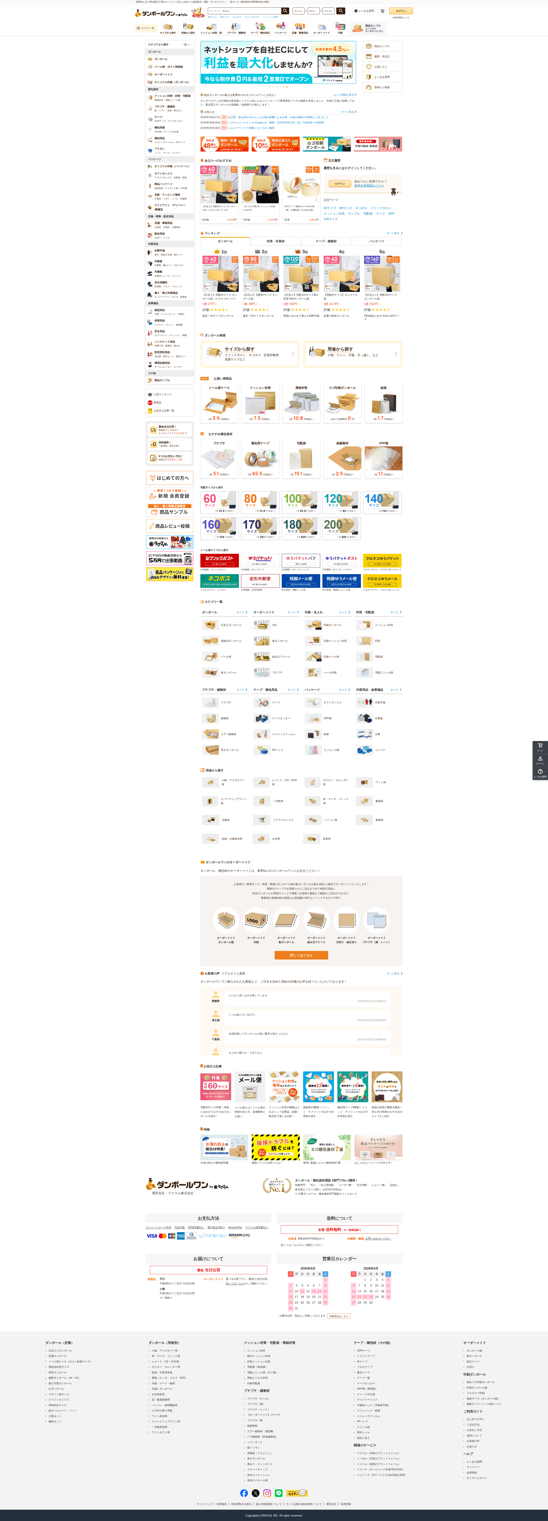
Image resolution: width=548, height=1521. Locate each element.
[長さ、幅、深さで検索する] (340, 10)
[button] (270, 87)
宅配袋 (367, 213)
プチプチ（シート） (258, 1409)
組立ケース (473, 1361)
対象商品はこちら (338, 1316)
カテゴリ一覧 (147, 28)
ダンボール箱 (474, 1350)
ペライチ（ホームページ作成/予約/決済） (381, 1469)
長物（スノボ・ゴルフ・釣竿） (170, 1377)
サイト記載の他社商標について (304, 1504)
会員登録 (472, 1472)
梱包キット (55, 1421)
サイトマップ (204, 1504)
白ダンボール (56, 1388)
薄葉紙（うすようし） (260, 1453)
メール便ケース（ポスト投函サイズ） (70, 1361)
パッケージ (376, 241)
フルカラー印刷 (476, 1393)
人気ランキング (163, 394)
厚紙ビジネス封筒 (257, 1377)
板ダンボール (474, 1356)
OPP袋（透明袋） (367, 1388)
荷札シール (363, 1432)
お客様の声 (473, 1440)
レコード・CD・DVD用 (165, 1361)
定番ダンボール (58, 1356)
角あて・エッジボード (260, 1464)
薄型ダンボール (58, 1372)
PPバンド (362, 1421)
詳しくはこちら (301, 955)
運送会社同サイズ (59, 1366)
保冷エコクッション (258, 1474)
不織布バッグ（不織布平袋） (373, 1405)
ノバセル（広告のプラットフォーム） (379, 1458)
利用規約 (222, 1504)
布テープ (362, 1361)
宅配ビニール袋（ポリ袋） (262, 1372)
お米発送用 (158, 1394)
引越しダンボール (162, 1388)
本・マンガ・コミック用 (166, 1356)
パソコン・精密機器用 (164, 1405)
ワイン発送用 (159, 1416)
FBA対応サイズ (57, 1405)
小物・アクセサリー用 (164, 1350)
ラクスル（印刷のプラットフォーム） (379, 1453)
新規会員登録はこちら (369, 185)
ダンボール (225, 241)
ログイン (401, 10)
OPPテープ (363, 1350)
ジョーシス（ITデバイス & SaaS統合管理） (382, 1474)
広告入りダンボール (60, 1350)
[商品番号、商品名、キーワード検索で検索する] (285, 11)
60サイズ (212, 17)
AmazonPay (235, 1227)
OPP (391, 213)
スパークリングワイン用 (166, 1421)
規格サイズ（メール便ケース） (485, 1403)
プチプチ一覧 (255, 1420)
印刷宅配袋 (253, 1383)
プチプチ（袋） (256, 1403)
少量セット (55, 1416)
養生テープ (363, 1372)
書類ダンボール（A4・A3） (65, 1377)
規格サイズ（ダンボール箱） (483, 1398)
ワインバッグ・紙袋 (368, 1410)
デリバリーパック (367, 1399)
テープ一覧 (363, 1377)
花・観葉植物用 (161, 1399)
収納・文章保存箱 (162, 1372)
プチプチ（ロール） (258, 1398)
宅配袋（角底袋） (257, 1366)
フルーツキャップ (257, 1469)
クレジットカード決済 (158, 1227)
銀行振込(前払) (216, 1227)
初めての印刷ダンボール (481, 1382)
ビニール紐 (363, 1427)
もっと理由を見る (344, 94)
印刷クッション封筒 (258, 1361)
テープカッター (366, 1383)
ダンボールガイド (477, 1477)
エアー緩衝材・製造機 (260, 1431)
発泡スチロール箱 (257, 1480)
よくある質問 (474, 1461)
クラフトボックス (59, 1399)
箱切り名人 (363, 1437)
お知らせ (472, 1446)
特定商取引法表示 (241, 1504)
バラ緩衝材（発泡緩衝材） (262, 1436)
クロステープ (364, 1366)
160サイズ (331, 219)
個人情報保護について (269, 1504)
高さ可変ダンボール (60, 1383)
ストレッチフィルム (368, 1416)
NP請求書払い (196, 1227)
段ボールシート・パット (63, 1410)
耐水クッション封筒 (258, 1356)
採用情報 (346, 1504)
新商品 (157, 402)
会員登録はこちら (401, 17)
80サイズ (224, 17)
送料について (474, 1435)
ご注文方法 (473, 1424)
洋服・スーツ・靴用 (163, 1383)
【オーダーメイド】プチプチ (264, 1414)
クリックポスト (252, 17)
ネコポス (237, 17)
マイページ (473, 1467)
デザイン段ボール (59, 1394)
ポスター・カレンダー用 (166, 1366)
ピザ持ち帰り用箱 (162, 1410)
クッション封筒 (270, 17)
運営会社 (331, 1504)
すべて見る (348, 111)
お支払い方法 (474, 1430)
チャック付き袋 (366, 1394)
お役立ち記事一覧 (164, 410)
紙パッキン (253, 1447)
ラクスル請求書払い (256, 1227)
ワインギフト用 (161, 1432)
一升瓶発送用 (159, 1427)
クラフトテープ (366, 1356)
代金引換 (179, 1227)
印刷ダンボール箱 (477, 1387)
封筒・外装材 (276, 241)
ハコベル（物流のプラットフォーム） (379, 1464)
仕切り (470, 1366)
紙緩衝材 (252, 1425)
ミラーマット (255, 1442)
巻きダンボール (256, 1458)
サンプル (354, 213)
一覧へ (185, 44)
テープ (380, 213)
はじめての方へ (476, 1419)
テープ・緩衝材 (326, 241)
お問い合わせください (378, 1238)
